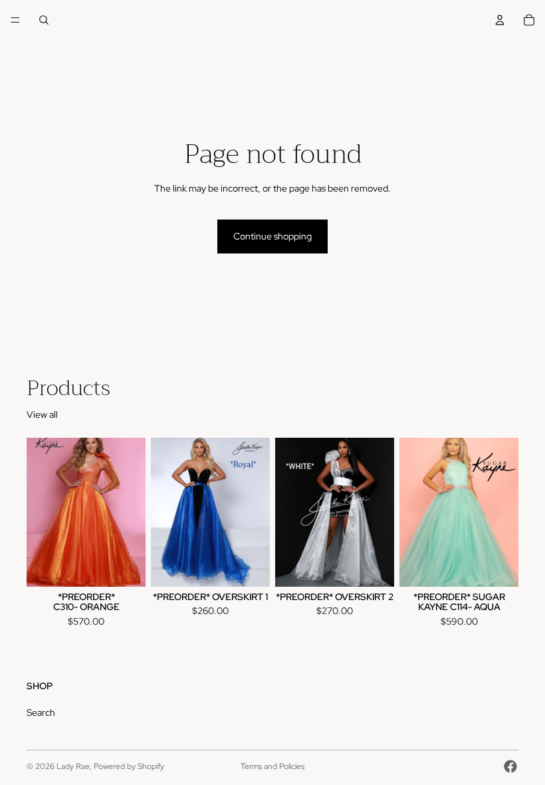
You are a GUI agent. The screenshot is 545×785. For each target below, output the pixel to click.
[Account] (499, 20)
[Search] (43, 20)
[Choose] (125, 566)
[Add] (373, 566)
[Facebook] (510, 766)
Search (41, 713)
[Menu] (15, 20)
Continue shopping (272, 236)
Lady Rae (73, 766)
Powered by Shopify (129, 766)
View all (42, 414)
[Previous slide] (165, 512)
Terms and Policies (272, 766)
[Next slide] (255, 512)
